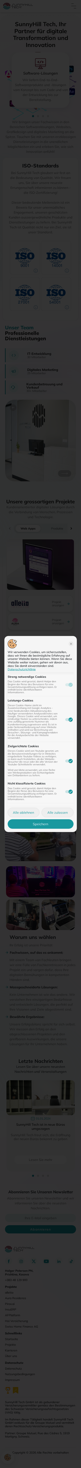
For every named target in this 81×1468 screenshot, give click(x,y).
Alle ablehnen (23, 812)
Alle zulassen (57, 812)
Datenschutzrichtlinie (22, 669)
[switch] (69, 719)
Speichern (40, 824)
